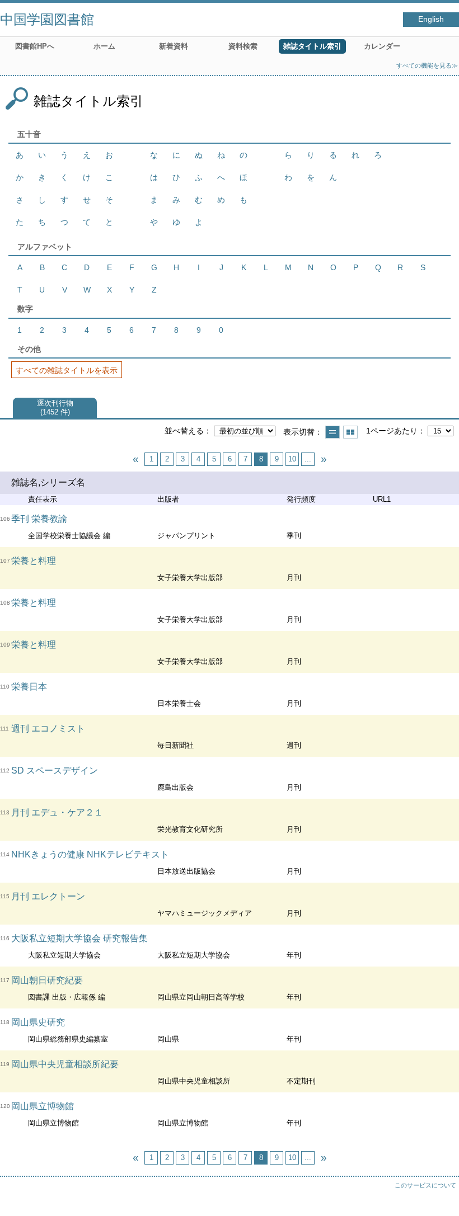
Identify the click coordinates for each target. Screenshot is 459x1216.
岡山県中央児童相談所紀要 (65, 1064)
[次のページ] (323, 459)
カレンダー (382, 46)
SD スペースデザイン (54, 770)
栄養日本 (29, 686)
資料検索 (242, 46)
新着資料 (173, 46)
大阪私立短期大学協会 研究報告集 (79, 938)
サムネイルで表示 (350, 432)
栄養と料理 (33, 560)
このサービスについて (425, 1185)
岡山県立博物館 (42, 1106)
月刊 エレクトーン (48, 896)
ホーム (104, 46)
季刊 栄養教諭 (39, 519)
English (431, 19)
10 (292, 459)
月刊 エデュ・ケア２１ (57, 812)
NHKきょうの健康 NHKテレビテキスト (90, 854)
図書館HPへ (34, 46)
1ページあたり (392, 430)
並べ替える (184, 430)
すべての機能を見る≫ (427, 65)
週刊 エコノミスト (48, 728)
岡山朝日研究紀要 (47, 980)
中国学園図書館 (47, 19)
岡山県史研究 (38, 1022)
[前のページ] (135, 459)
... (308, 459)
